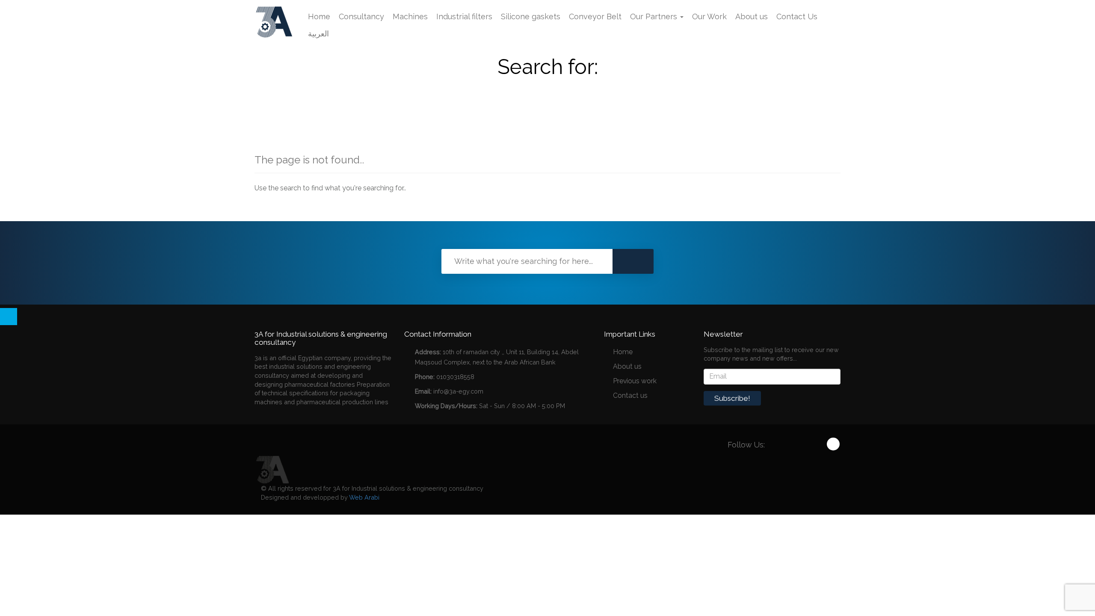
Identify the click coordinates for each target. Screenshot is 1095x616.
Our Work (709, 16)
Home (319, 16)
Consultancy (361, 16)
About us (751, 16)
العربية (318, 33)
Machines (410, 16)
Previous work (635, 381)
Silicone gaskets (530, 16)
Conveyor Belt (595, 16)
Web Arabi (364, 497)
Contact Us (796, 16)
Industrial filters (464, 16)
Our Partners (654, 16)
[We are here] (272, 469)
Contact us (630, 395)
